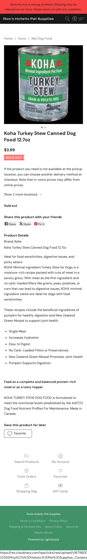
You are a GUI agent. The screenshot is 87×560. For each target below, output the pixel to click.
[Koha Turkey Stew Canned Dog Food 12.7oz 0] (43, 84)
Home (8, 38)
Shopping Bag (26, 491)
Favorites (60, 476)
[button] (28, 19)
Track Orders (26, 476)
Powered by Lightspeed (43, 539)
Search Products (26, 462)
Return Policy (53, 526)
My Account (60, 462)
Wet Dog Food (41, 38)
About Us (72, 526)
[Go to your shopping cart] (76, 19)
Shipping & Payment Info (25, 526)
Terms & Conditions (32, 521)
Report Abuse (43, 532)
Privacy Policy (58, 521)
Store (22, 38)
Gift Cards (60, 491)
